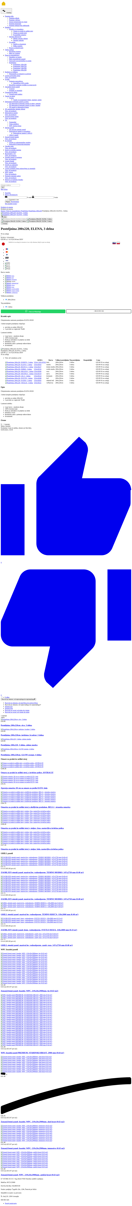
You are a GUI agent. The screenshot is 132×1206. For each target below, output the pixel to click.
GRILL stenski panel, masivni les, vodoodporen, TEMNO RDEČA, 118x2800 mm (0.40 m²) (39, 914)
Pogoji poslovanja (11, 1203)
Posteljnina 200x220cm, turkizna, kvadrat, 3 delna (22, 735)
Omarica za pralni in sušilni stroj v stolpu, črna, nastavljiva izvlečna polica (32, 828)
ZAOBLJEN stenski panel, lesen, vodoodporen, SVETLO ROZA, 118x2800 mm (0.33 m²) (39, 930)
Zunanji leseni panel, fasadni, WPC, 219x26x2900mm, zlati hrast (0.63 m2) (32, 1122)
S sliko (7, 697)
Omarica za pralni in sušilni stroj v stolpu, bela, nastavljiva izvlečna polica (32, 849)
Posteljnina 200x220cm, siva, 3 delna (16, 725)
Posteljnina (24, 211)
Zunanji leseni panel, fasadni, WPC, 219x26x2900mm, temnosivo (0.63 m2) (33, 1148)
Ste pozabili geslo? (11, 204)
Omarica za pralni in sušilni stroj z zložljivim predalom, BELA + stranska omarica (35, 807)
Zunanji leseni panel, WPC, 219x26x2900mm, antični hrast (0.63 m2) (30, 1175)
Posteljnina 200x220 (35, 211)
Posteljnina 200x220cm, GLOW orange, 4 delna (21, 755)
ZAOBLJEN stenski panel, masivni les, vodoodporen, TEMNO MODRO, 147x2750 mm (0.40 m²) (42, 872)
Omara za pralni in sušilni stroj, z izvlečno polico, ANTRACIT (27, 772)
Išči (3, 187)
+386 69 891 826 (99, 311)
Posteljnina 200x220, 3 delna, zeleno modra (19, 745)
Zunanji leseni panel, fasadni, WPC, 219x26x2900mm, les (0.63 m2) (29, 991)
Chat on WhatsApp (34, 311)
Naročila (8, 193)
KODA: (4, 237)
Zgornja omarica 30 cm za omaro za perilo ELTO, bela (24, 788)
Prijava (7, 195)
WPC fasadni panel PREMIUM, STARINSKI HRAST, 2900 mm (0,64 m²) (32, 1053)
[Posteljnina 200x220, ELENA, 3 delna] (14, 213)
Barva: (3, 272)
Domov (3, 211)
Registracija (14, 195)
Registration (15, 202)
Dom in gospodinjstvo (13, 211)
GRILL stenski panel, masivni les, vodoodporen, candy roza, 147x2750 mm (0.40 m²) (37, 945)
